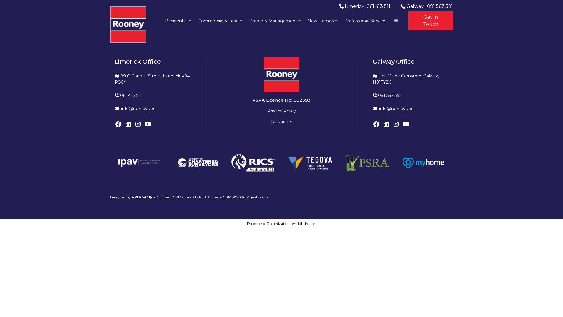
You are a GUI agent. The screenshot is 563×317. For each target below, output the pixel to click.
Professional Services (365, 20)
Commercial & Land (218, 20)
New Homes (321, 20)
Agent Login (257, 197)
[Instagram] (138, 124)
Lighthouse (305, 223)
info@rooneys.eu (138, 108)
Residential (176, 20)
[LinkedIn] (128, 124)
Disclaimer (281, 121)
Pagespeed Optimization (268, 223)
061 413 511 (130, 95)
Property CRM (219, 197)
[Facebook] (118, 124)
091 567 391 (389, 95)
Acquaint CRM (168, 197)
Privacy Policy (281, 111)
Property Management (273, 20)
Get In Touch (430, 20)
